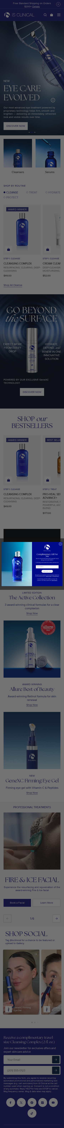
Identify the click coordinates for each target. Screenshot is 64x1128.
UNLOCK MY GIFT (47, 571)
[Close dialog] (60, 543)
